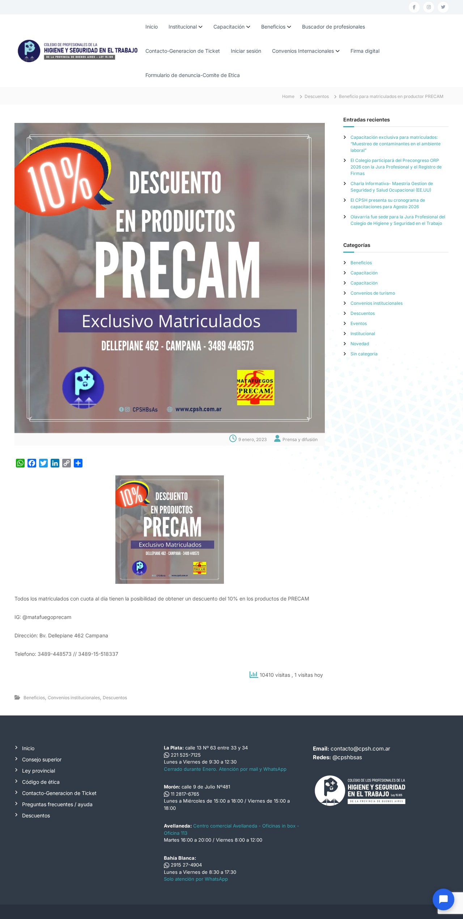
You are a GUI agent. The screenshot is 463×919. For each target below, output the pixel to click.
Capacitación (229, 26)
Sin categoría (364, 353)
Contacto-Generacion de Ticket (182, 51)
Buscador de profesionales (333, 26)
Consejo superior (41, 759)
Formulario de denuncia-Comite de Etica (192, 75)
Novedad (360, 343)
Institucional (183, 26)
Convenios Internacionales (303, 51)
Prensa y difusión (300, 439)
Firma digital (365, 51)
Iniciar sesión (246, 51)
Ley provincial (38, 771)
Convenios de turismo (373, 293)
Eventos (359, 323)
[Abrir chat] (443, 899)
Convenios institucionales (74, 697)
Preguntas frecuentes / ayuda (57, 804)
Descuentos (317, 96)
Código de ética (41, 782)
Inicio (151, 26)
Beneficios (273, 26)
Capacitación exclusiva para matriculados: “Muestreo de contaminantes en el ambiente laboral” (396, 143)
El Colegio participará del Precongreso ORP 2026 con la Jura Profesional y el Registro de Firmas (396, 167)
